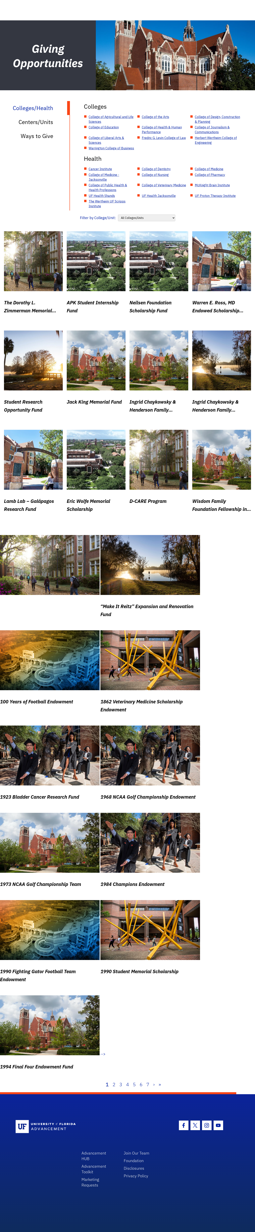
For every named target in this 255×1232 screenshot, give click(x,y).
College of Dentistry (156, 169)
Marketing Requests (90, 1182)
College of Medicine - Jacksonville (104, 177)
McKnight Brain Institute (212, 185)
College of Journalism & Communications (212, 129)
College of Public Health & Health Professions (108, 187)
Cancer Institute (100, 169)
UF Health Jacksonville (159, 196)
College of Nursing (155, 175)
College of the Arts (155, 117)
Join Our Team (136, 1153)
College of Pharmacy (210, 175)
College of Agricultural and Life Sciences (111, 119)
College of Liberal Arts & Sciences (106, 140)
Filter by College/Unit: (98, 217)
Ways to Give (37, 136)
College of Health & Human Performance (162, 129)
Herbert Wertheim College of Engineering (216, 140)
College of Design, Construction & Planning (217, 119)
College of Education (104, 127)
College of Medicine (209, 169)
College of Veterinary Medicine (164, 185)
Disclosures (134, 1168)
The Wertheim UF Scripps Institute (107, 203)
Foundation (134, 1160)
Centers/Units (36, 122)
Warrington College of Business (111, 148)
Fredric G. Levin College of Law (164, 138)
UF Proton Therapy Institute (215, 196)
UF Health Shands (102, 196)
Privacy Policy (136, 1175)
